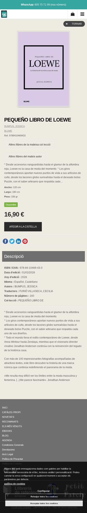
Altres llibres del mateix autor (25, 156)
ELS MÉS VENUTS (12, 426)
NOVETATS (8, 417)
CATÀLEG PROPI (11, 412)
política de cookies (14, 483)
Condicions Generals (13, 445)
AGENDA (7, 440)
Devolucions (8, 449)
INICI (4, 407)
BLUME (8, 131)
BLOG (5, 435)
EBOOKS (7, 431)
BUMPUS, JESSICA (14, 126)
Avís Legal (7, 454)
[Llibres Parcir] (4, 14)
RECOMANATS (10, 421)
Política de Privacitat (12, 459)
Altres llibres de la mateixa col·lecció (29, 144)
